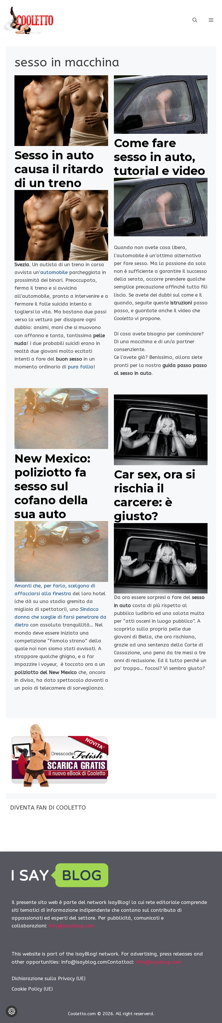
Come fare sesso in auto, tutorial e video (159, 157)
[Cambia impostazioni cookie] (11, 1011)
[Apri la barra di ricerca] (195, 20)
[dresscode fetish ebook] (59, 785)
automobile (54, 272)
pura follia (80, 367)
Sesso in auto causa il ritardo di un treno (58, 169)
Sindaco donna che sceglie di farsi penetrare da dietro (60, 617)
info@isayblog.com (72, 926)
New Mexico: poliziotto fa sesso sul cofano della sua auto (52, 486)
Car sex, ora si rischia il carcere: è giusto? (154, 495)
